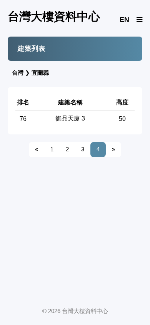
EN (124, 19)
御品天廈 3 (70, 118)
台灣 (17, 72)
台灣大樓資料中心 (54, 16)
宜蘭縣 (40, 72)
